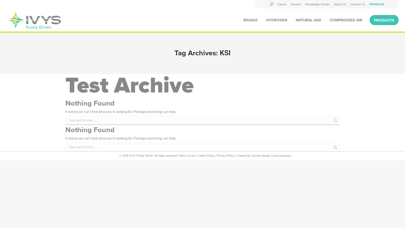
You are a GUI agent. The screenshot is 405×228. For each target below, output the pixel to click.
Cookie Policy (206, 155)
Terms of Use (187, 155)
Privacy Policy (226, 155)
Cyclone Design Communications (271, 155)
